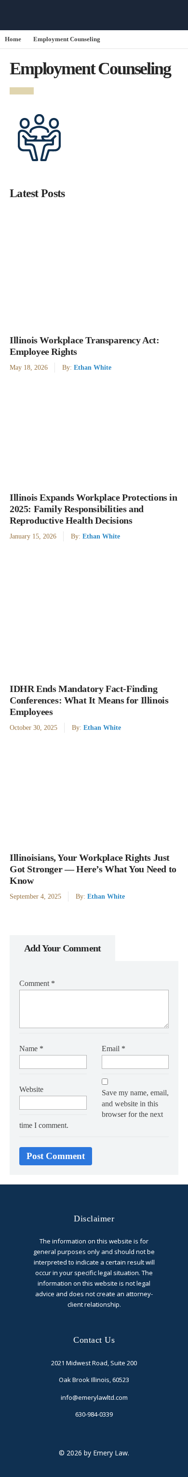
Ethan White (92, 367)
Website (31, 1089)
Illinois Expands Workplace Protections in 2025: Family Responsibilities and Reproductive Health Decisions (93, 509)
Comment (37, 983)
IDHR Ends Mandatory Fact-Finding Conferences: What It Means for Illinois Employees (89, 700)
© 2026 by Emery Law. (94, 1452)
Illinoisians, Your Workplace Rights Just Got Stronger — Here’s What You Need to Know (93, 869)
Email (113, 1048)
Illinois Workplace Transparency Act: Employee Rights (85, 346)
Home (13, 39)
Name (31, 1048)
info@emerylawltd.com (94, 1397)
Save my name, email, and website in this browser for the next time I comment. (94, 1109)
